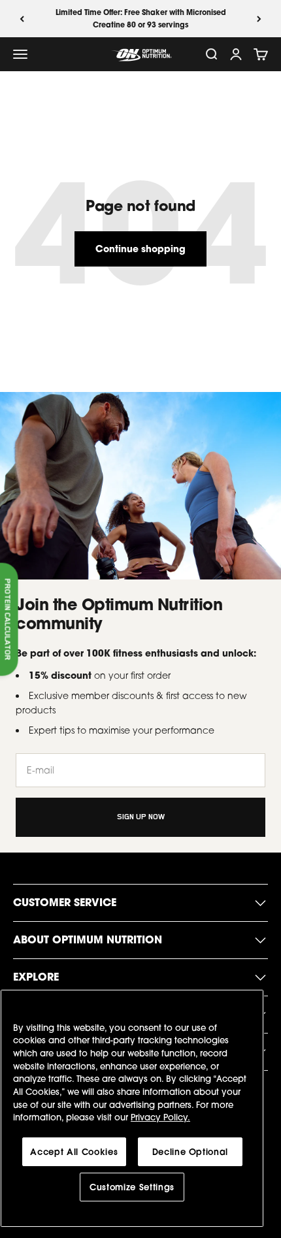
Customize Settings (132, 1187)
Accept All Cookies (74, 1152)
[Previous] (22, 19)
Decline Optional (190, 1152)
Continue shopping (140, 248)
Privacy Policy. (160, 1117)
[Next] (259, 19)
